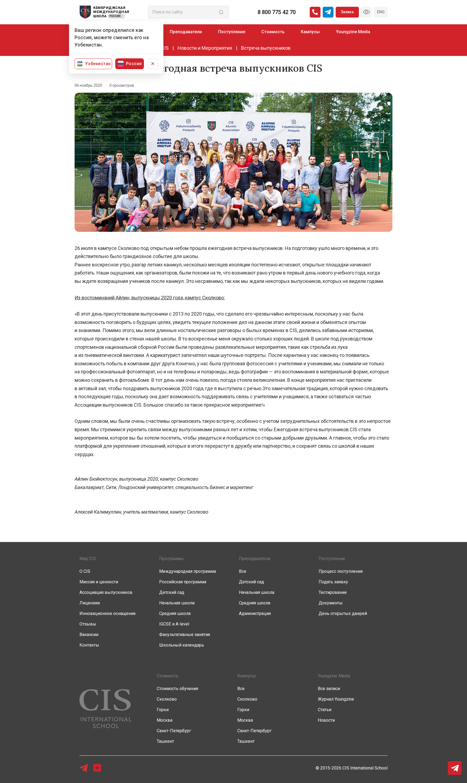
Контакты (89, 645)
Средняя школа (175, 613)
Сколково (167, 699)
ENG (381, 12)
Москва (164, 720)
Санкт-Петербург (174, 730)
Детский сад (171, 592)
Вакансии (88, 634)
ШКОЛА (100, 16)
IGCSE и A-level (174, 624)
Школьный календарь (181, 645)
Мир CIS (87, 558)
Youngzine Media (353, 31)
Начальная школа (177, 602)
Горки (163, 709)
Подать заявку (333, 581)
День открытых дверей (343, 613)
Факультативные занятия (184, 634)
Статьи (324, 709)
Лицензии (89, 602)
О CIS (84, 571)
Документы (331, 602)
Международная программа (187, 571)
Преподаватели (186, 31)
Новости (326, 720)
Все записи (329, 688)
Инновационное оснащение (107, 613)
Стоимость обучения (177, 688)
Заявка (347, 12)
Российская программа (182, 581)
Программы (171, 558)
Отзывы (87, 624)
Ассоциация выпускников (105, 592)
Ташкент (165, 741)
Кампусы (310, 31)
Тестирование (333, 592)
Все (242, 571)
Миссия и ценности (98, 581)
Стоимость (273, 31)
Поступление (231, 31)
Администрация (255, 613)
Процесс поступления (341, 571)
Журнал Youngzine (336, 699)
